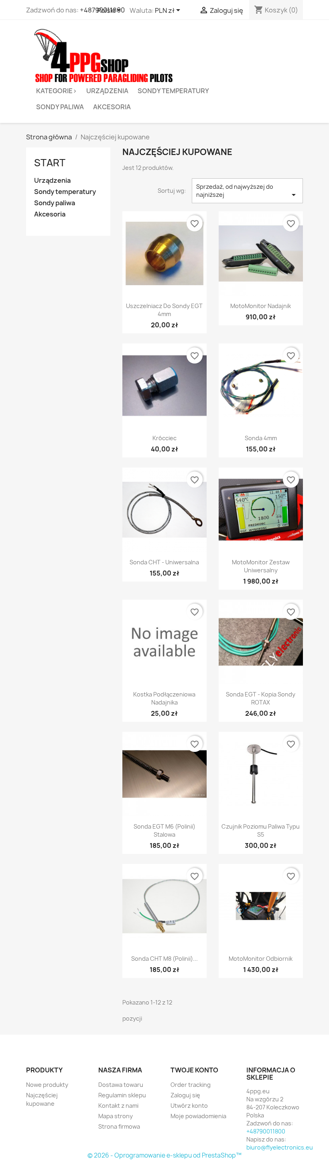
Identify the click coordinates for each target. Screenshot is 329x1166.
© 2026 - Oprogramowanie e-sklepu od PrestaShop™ (164, 1155)
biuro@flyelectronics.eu (279, 1147)
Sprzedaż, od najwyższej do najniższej (247, 191)
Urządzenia (107, 90)
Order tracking (191, 1084)
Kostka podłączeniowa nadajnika (164, 698)
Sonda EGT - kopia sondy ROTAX (260, 698)
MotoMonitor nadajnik (260, 306)
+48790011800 (265, 1131)
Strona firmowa (119, 1126)
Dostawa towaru (120, 1084)
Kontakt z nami (118, 1105)
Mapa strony (115, 1116)
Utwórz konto (189, 1105)
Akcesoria (112, 106)
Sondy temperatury (173, 90)
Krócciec (164, 438)
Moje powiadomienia (198, 1116)
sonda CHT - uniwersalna (164, 562)
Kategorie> (56, 90)
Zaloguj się (185, 1095)
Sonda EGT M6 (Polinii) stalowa (164, 830)
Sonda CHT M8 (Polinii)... (164, 958)
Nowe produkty (47, 1084)
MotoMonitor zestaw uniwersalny (261, 566)
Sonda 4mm (261, 438)
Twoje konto (194, 1070)
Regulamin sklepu (122, 1095)
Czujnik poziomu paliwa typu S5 (260, 830)
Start (49, 162)
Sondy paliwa (60, 106)
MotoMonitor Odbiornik (260, 958)
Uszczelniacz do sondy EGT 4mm (164, 310)
